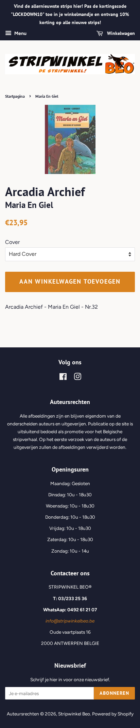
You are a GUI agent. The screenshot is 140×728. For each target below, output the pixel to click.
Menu (20, 34)
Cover (12, 242)
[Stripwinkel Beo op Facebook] (63, 378)
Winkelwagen (120, 34)
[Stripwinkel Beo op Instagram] (77, 378)
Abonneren (114, 693)
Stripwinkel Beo (74, 713)
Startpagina (15, 96)
